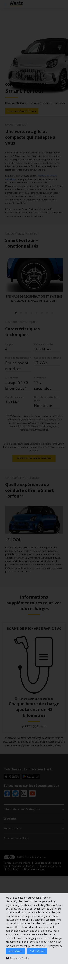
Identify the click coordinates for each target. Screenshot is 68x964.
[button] (17, 958)
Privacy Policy (54, 946)
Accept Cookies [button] (15, 951)
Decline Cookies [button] (37, 951)
